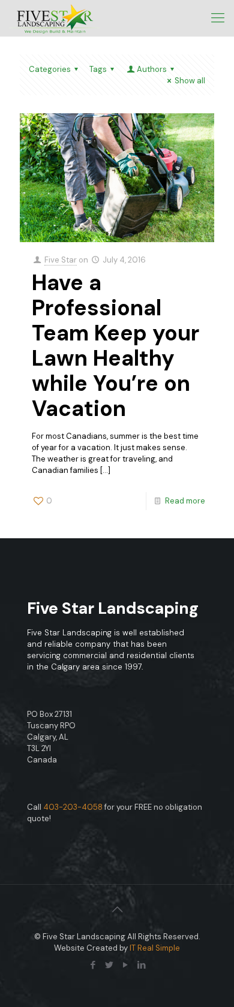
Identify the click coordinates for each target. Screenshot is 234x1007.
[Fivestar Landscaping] (54, 18)
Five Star (60, 260)
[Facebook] (92, 965)
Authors (152, 69)
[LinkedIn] (141, 965)
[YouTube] (125, 965)
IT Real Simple (155, 948)
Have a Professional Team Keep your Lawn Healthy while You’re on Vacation (115, 346)
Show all (190, 81)
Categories (50, 69)
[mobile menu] (218, 18)
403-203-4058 (73, 807)
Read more (185, 501)
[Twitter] (109, 965)
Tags (98, 69)
